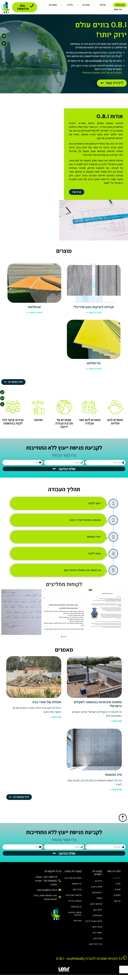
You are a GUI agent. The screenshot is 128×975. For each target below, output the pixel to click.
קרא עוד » (116, 721)
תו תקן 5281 (76, 906)
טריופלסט (94, 363)
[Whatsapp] (4, 43)
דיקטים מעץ (97, 892)
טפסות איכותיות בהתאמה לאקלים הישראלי (98, 704)
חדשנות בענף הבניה (73, 895)
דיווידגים (98, 880)
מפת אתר (77, 920)
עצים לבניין (97, 938)
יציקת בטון (98, 909)
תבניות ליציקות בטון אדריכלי (94, 307)
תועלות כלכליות (75, 900)
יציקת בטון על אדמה (93, 921)
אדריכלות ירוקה (95, 944)
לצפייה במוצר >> (94, 312)
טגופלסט (34, 307)
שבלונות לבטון (96, 903)
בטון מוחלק (97, 915)
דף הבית (120, 5)
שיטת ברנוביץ (96, 886)
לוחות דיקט (97, 932)
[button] (66, 636)
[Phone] (2, 392)
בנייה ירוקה (77, 889)
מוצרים (86, 5)
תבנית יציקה (97, 926)
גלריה (70, 5)
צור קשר (118, 9)
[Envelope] (4, 36)
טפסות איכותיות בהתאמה (75, 913)
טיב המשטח (113, 774)
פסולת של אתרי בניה (46, 702)
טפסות (99, 898)
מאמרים (53, 5)
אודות (103, 5)
